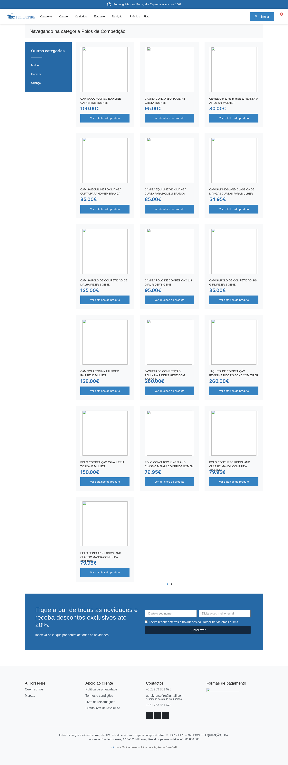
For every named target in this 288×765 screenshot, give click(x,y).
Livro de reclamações (100, 702)
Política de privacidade (101, 689)
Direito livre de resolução (102, 708)
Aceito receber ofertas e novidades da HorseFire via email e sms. (194, 622)
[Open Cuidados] (89, 16)
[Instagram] (157, 715)
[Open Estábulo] (107, 16)
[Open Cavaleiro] (54, 16)
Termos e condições (99, 695)
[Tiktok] (165, 715)
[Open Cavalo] (70, 16)
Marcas (30, 695)
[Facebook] (149, 715)
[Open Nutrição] (124, 16)
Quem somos (34, 689)
